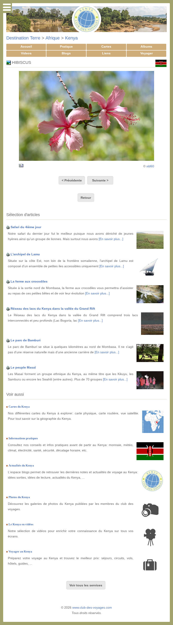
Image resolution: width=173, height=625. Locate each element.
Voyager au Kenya (20, 551)
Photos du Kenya (19, 497)
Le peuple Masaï (23, 367)
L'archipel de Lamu (25, 254)
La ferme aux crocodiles (29, 281)
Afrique (53, 37)
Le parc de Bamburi (26, 340)
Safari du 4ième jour (26, 227)
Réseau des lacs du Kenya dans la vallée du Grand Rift (53, 308)
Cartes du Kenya (19, 406)
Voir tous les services (85, 585)
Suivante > (100, 180)
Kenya (71, 37)
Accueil (26, 46)
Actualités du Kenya (21, 465)
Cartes (106, 46)
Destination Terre (23, 37)
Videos (26, 53)
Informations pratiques (23, 438)
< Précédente (72, 180)
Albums (146, 46)
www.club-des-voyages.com (92, 607)
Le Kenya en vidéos (21, 524)
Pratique (66, 46)
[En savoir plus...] (111, 239)
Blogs (66, 53)
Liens (106, 53)
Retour (86, 197)
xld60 (150, 166)
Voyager (146, 53)
